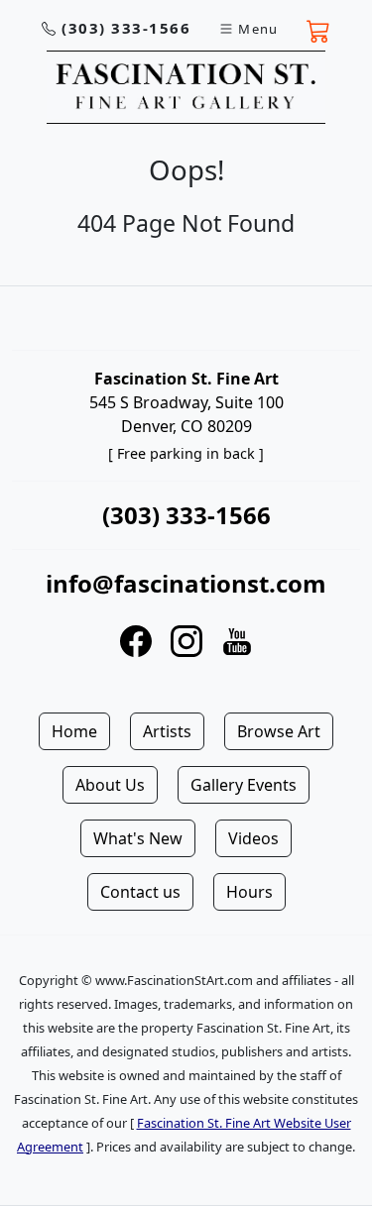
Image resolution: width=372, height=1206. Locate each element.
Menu (258, 29)
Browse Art (278, 731)
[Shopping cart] (318, 29)
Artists (167, 731)
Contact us (140, 892)
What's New (138, 838)
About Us (110, 785)
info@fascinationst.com (186, 583)
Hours (249, 892)
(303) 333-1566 (126, 28)
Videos (253, 838)
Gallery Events (243, 785)
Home (74, 731)
